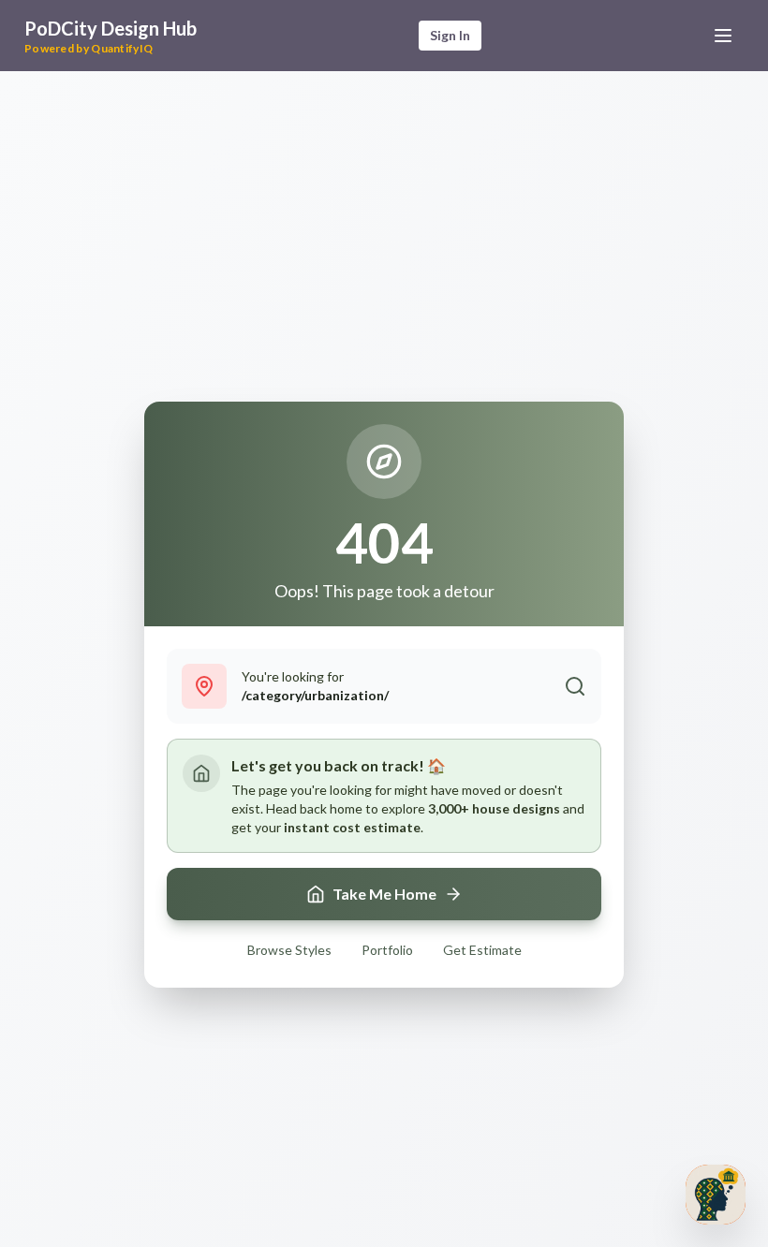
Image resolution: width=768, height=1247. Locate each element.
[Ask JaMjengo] (716, 1195)
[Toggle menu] (723, 35)
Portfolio (387, 950)
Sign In (450, 35)
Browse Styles (289, 950)
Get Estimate (482, 950)
